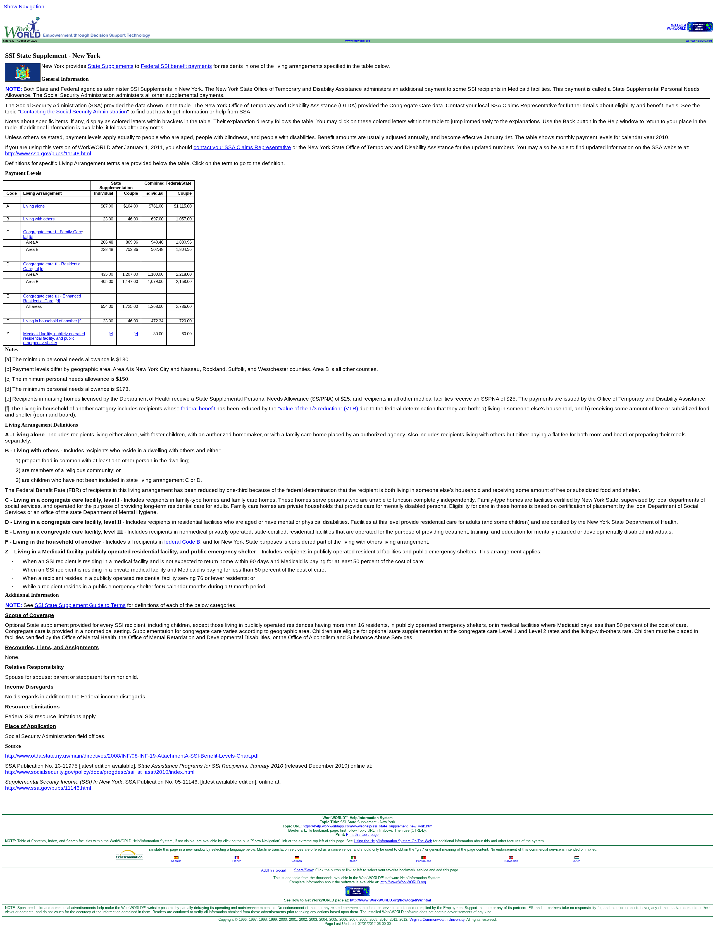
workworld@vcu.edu (699, 40)
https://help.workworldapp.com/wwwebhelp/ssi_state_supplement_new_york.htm (367, 826)
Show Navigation (24, 6)
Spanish (176, 860)
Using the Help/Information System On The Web (393, 841)
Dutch (576, 860)
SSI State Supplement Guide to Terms (80, 605)
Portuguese (423, 860)
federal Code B (182, 542)
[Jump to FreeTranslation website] (129, 853)
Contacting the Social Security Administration (73, 112)
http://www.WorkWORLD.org (403, 882)
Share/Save (303, 870)
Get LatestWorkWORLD (676, 26)
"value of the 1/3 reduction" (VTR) (318, 408)
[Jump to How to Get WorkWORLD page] (357, 895)
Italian (353, 860)
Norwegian (511, 860)
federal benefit (198, 408)
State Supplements (111, 66)
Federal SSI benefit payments (176, 66)
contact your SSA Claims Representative (242, 147)
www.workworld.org (357, 40)
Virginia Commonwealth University (436, 919)
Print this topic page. (363, 834)
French (236, 860)
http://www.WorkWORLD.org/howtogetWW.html (390, 900)
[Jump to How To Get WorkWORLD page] (700, 30)
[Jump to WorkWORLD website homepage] (22, 37)
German (297, 860)
